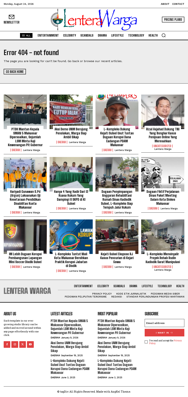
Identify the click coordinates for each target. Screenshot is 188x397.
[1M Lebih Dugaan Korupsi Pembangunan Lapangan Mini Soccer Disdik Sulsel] (25, 236)
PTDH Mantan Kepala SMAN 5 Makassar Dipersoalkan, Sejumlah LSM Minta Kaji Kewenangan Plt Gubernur (25, 137)
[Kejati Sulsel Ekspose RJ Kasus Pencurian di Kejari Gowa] (117, 236)
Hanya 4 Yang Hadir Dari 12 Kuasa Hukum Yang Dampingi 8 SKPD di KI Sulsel (71, 197)
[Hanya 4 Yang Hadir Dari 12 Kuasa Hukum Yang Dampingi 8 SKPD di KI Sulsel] (71, 174)
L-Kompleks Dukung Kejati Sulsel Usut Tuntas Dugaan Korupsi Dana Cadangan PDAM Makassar (117, 137)
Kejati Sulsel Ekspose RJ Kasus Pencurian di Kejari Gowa (117, 258)
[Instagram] (14, 344)
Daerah (16, 150)
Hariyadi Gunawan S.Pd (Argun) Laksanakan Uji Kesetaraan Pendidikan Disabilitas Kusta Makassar (25, 199)
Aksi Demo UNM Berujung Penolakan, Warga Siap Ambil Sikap (71, 133)
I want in (162, 332)
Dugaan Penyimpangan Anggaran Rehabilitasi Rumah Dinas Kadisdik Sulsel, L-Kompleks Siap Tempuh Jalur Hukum (117, 199)
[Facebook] (7, 344)
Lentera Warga (31, 150)
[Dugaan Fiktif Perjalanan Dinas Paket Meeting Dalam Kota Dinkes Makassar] (162, 174)
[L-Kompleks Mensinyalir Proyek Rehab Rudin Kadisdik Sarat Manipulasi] (162, 236)
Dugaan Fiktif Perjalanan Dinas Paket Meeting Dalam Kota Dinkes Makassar (163, 197)
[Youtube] (30, 344)
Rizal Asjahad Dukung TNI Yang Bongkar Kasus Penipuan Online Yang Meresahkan (162, 135)
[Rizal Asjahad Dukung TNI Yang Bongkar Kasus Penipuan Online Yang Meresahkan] (162, 112)
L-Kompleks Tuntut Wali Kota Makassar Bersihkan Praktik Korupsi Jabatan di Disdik (71, 260)
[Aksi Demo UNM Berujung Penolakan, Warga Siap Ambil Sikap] (71, 112)
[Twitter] (22, 344)
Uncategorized (162, 146)
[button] (163, 35)
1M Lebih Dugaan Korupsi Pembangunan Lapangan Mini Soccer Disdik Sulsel (25, 258)
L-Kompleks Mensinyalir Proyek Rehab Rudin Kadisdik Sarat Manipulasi (163, 258)
